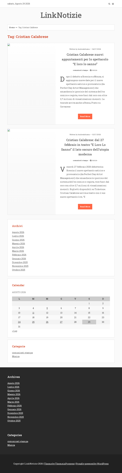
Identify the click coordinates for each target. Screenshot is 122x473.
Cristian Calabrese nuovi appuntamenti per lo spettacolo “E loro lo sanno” (85, 59)
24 (19, 322)
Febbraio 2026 (19, 254)
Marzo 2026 (18, 251)
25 (33, 322)
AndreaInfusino (84, 49)
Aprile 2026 (18, 247)
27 (61, 322)
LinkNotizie (61, 15)
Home (12, 27)
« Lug (14, 331)
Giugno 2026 (18, 239)
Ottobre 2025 (18, 269)
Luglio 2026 (18, 236)
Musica (15, 356)
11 (33, 312)
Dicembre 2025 (20, 262)
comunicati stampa (80, 70)
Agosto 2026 (18, 232)
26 (47, 322)
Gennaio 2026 (19, 258)
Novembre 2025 (20, 266)
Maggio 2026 (18, 243)
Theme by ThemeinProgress (59, 463)
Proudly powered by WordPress (92, 463)
